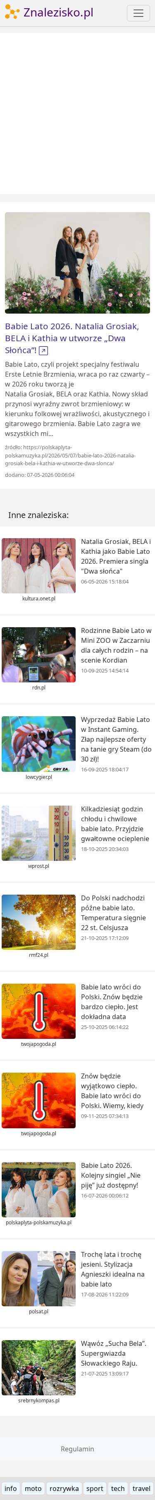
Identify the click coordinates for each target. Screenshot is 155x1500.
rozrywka (64, 1488)
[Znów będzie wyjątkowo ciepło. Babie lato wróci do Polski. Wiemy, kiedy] (39, 1099)
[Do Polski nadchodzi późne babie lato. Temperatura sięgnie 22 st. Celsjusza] (39, 921)
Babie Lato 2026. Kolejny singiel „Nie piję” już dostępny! (111, 1175)
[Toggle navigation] (138, 13)
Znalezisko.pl (57, 12)
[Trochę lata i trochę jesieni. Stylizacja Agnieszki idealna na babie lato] (39, 1277)
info (11, 1488)
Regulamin (77, 1448)
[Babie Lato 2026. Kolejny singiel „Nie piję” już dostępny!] (39, 1188)
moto (33, 1488)
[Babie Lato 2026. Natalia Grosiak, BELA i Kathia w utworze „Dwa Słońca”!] (77, 262)
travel (141, 1488)
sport (94, 1488)
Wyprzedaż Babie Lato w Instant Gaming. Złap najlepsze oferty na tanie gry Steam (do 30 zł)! (116, 739)
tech (118, 1488)
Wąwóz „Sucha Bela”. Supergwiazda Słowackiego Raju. (113, 1353)
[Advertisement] (77, 113)
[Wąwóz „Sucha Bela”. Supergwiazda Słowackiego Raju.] (39, 1367)
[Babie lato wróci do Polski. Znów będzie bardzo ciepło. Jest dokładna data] (39, 1010)
